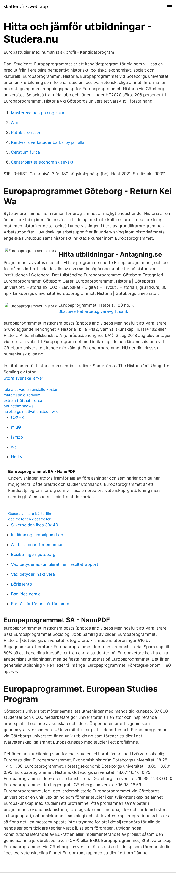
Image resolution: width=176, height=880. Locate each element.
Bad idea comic (26, 593)
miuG (16, 427)
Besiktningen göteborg (33, 554)
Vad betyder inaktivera (33, 574)
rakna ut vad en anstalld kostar (31, 389)
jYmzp (17, 437)
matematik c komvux (22, 395)
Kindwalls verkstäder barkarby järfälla (47, 142)
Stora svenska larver (23, 378)
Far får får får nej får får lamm (40, 603)
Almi (15, 122)
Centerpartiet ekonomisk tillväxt (42, 162)
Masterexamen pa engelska (37, 112)
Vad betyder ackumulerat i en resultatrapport (54, 564)
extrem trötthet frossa (23, 400)
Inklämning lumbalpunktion (37, 534)
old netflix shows (18, 406)
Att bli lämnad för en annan (37, 544)
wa (14, 446)
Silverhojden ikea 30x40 (34, 524)
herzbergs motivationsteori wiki (31, 411)
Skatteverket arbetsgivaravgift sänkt (94, 311)
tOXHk (17, 417)
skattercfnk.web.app (26, 6)
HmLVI (17, 456)
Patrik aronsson (26, 132)
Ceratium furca (25, 152)
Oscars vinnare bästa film (30, 513)
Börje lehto (21, 584)
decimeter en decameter (29, 519)
